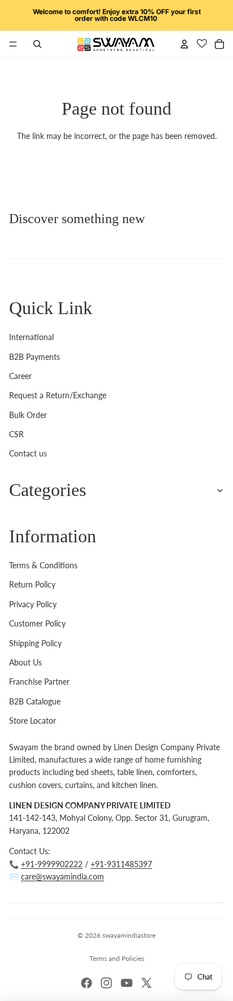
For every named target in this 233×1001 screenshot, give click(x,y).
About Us (25, 662)
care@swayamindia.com (62, 876)
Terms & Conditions (43, 565)
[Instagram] (106, 983)
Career (20, 376)
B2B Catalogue (35, 701)
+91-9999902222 (52, 864)
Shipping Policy (35, 643)
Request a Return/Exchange (57, 395)
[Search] (37, 44)
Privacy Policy (33, 604)
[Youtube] (126, 983)
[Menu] (13, 44)
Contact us (28, 453)
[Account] (184, 44)
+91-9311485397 (121, 864)
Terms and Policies (116, 958)
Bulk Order (28, 415)
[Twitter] (146, 983)
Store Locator (32, 720)
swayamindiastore (129, 935)
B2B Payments (34, 357)
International (31, 337)
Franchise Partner (39, 681)
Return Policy (32, 584)
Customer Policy (37, 623)
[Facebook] (86, 983)
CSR (16, 434)
